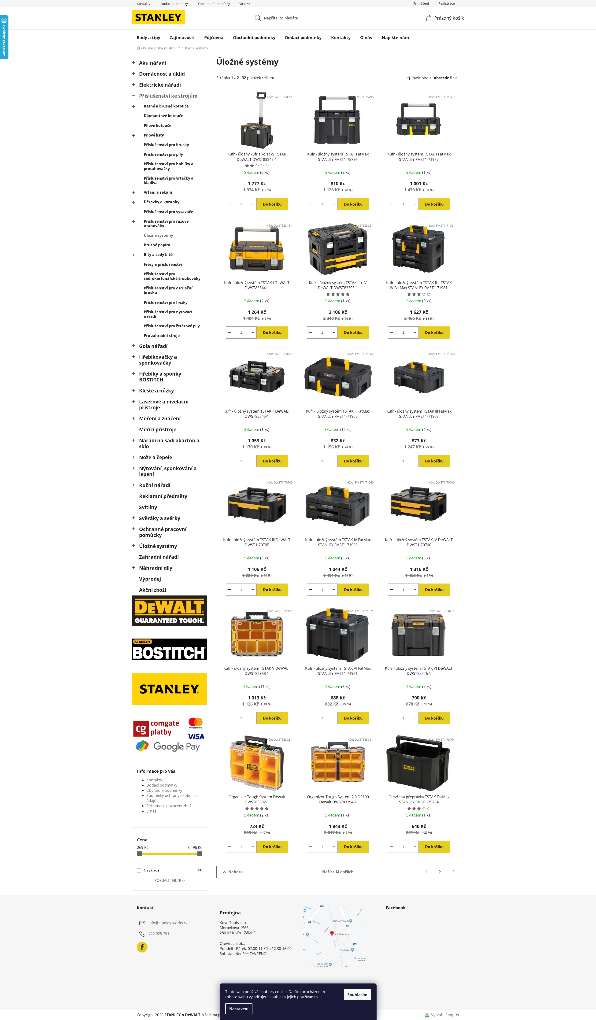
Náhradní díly (155, 568)
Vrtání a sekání (158, 192)
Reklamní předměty (163, 496)
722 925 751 (158, 933)
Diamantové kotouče (163, 115)
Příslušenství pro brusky (166, 144)
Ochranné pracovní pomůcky (162, 532)
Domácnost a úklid (162, 73)
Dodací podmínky (174, 3)
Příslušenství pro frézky (166, 302)
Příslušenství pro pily (163, 154)
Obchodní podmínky (214, 3)
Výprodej (150, 579)
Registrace (446, 3)
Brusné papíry (157, 245)
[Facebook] (142, 947)
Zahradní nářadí (159, 557)
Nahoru (235, 871)
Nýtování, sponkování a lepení (168, 471)
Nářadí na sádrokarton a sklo (169, 443)
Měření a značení (160, 418)
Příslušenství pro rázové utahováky (166, 223)
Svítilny (148, 507)
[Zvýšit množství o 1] (252, 204)
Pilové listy (154, 135)
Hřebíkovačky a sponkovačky (158, 360)
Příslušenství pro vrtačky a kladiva (168, 180)
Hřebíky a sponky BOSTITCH (160, 376)
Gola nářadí (153, 346)
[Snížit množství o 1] (229, 204)
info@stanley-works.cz (168, 922)
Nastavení (238, 1008)
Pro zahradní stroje (162, 335)
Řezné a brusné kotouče (166, 106)
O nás (151, 811)
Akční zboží (152, 590)
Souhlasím (357, 994)
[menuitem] (148, 37)
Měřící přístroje (157, 429)
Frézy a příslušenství (163, 264)
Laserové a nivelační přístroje (164, 404)
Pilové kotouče (157, 125)
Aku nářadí (152, 62)
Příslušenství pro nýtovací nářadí (168, 314)
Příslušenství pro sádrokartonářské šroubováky (172, 276)
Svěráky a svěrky (159, 518)
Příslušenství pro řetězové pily (172, 326)
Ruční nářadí (154, 485)
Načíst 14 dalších (338, 871)
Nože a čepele (155, 457)
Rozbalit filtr (167, 880)
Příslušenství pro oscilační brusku (168, 290)
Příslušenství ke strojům (168, 95)
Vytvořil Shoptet (445, 1014)
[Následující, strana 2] (440, 872)
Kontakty (143, 3)
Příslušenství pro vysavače (168, 211)
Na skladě (172, 870)
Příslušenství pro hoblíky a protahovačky (168, 166)
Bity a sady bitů (158, 254)
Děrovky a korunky (161, 201)
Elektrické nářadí (160, 84)
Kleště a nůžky (156, 390)
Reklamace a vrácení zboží (169, 805)
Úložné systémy (158, 235)
